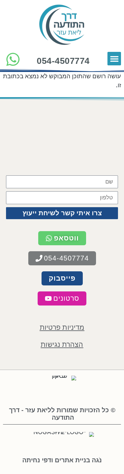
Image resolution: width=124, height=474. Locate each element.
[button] (114, 58)
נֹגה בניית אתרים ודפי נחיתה (62, 460)
